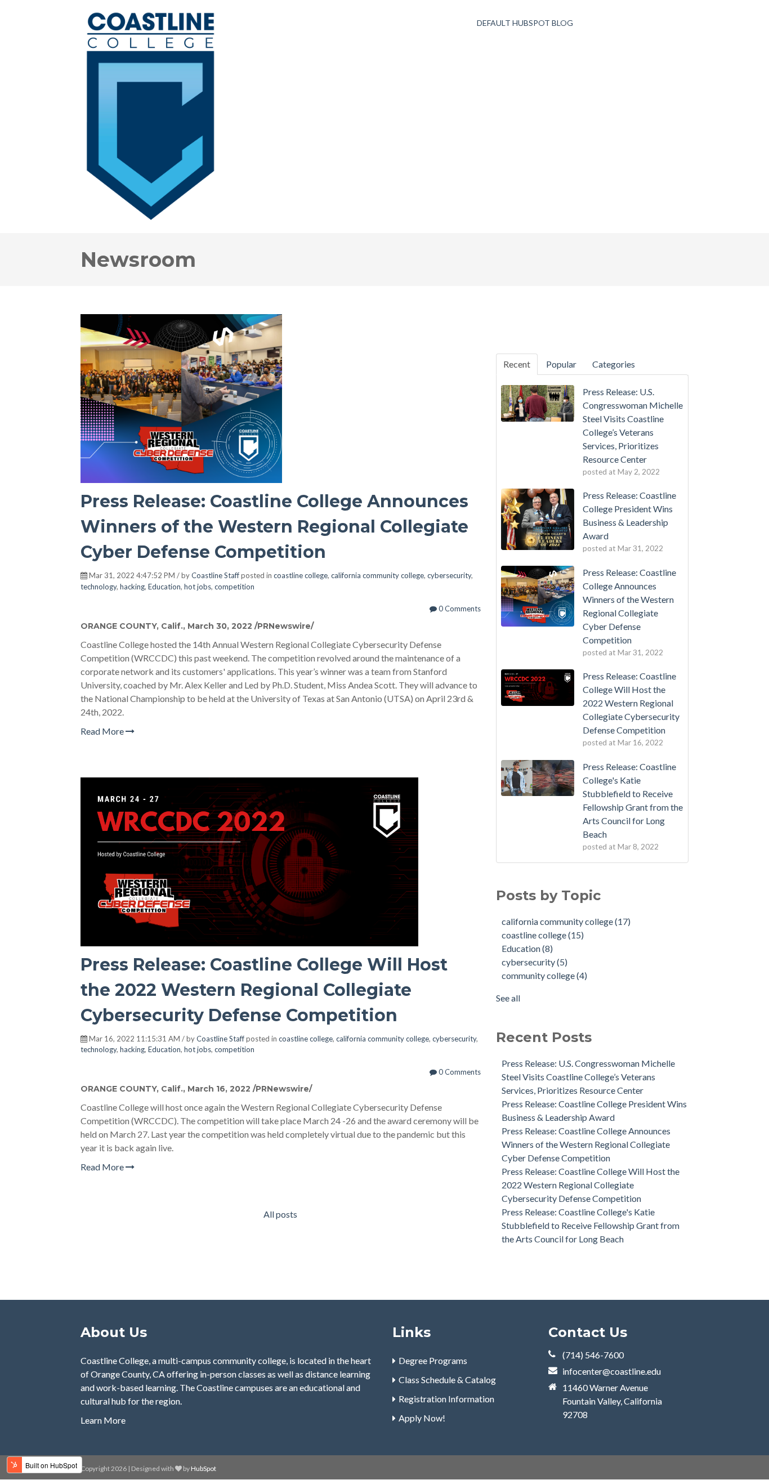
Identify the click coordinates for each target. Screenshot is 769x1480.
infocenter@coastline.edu (611, 1371)
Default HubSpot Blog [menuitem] (525, 23)
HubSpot (203, 1468)
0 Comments (459, 608)
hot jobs (197, 586)
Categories (613, 364)
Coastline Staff (215, 575)
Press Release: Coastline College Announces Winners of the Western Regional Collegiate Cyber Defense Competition (274, 526)
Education (164, 586)
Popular (561, 364)
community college (544, 975)
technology (99, 586)
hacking (132, 586)
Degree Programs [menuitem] (433, 1360)
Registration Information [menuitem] (446, 1398)
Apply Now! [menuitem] (422, 1417)
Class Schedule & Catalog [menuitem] (447, 1379)
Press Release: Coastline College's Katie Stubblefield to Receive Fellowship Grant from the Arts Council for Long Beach (590, 1225)
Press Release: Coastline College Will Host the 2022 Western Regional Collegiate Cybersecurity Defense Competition (264, 990)
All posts (280, 1214)
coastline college (301, 575)
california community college (377, 575)
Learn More (103, 1420)
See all (508, 997)
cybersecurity (449, 575)
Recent (516, 364)
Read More (103, 731)
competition (234, 586)
